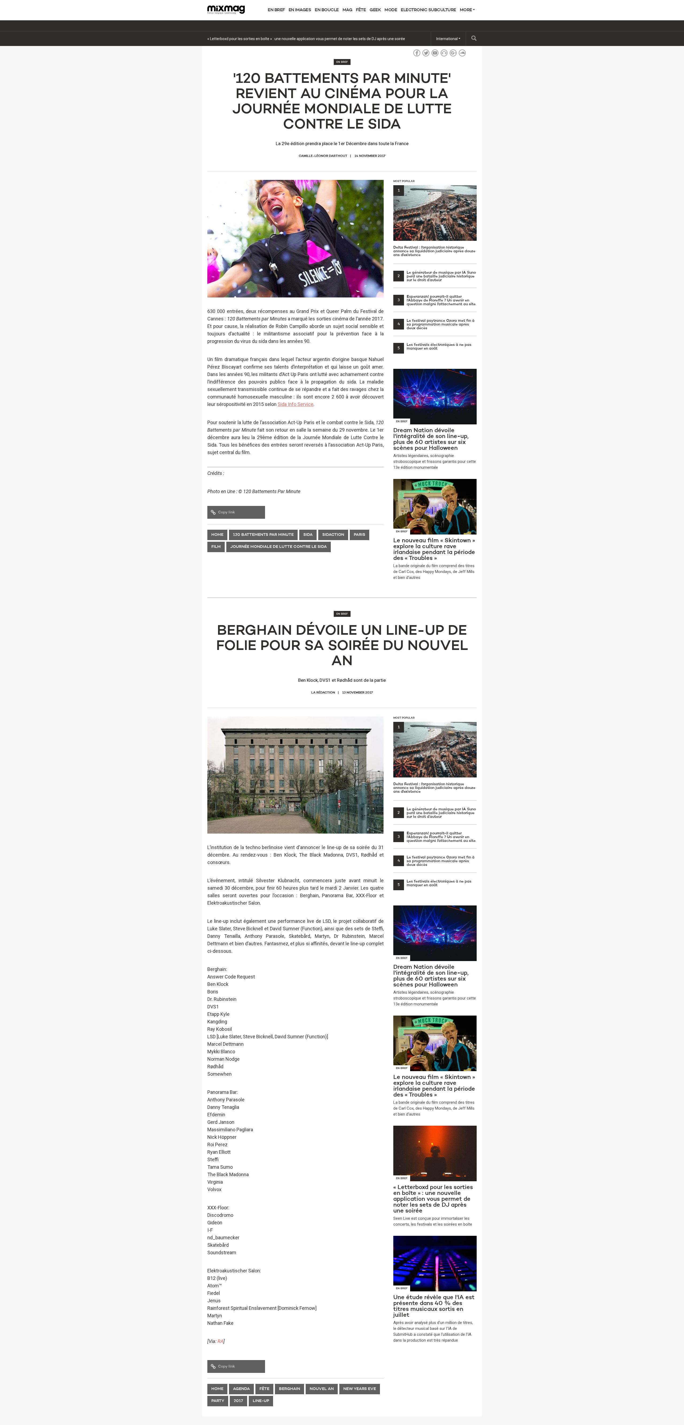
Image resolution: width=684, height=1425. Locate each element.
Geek (375, 10)
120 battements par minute (263, 535)
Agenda (241, 1389)
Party (217, 1401)
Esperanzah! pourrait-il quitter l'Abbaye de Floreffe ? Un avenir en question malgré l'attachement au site (437, 300)
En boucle (327, 10)
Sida (308, 535)
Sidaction (333, 535)
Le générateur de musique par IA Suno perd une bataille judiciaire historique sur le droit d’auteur (437, 276)
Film (216, 547)
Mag (347, 10)
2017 (238, 1401)
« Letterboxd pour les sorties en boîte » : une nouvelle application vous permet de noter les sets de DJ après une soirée (306, 39)
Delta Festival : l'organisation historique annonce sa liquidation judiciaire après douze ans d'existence (434, 223)
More (466, 10)
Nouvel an (322, 1389)
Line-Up (261, 1401)
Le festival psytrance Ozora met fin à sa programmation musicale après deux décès (436, 324)
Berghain (289, 1389)
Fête (361, 10)
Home (217, 535)
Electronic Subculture (428, 10)
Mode (390, 10)
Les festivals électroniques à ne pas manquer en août (434, 346)
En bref (276, 10)
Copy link (226, 512)
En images (300, 10)
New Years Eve (359, 1389)
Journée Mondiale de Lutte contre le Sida (278, 547)
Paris (359, 535)
